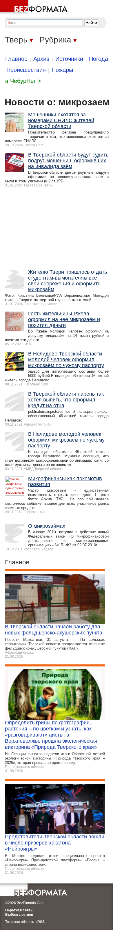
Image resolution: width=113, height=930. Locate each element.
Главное (16, 59)
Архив (41, 59)
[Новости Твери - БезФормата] (35, 7)
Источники (69, 59)
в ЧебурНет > (23, 81)
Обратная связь (18, 910)
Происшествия (26, 70)
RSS (41, 922)
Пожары (62, 70)
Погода (98, 59)
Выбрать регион (19, 915)
